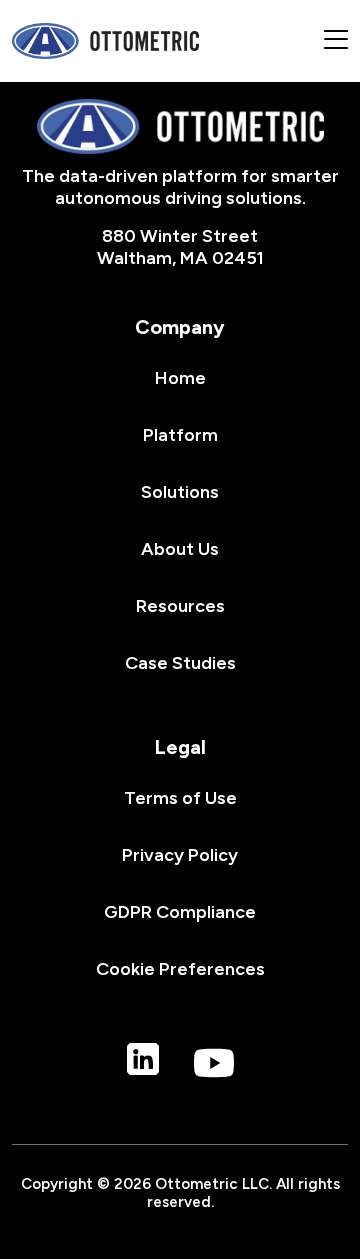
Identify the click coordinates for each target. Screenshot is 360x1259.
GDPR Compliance (180, 912)
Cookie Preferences (180, 969)
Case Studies (180, 663)
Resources (180, 606)
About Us (180, 549)
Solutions (180, 492)
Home (180, 378)
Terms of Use (180, 798)
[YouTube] (214, 1065)
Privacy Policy (180, 855)
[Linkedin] (143, 1065)
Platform (180, 435)
